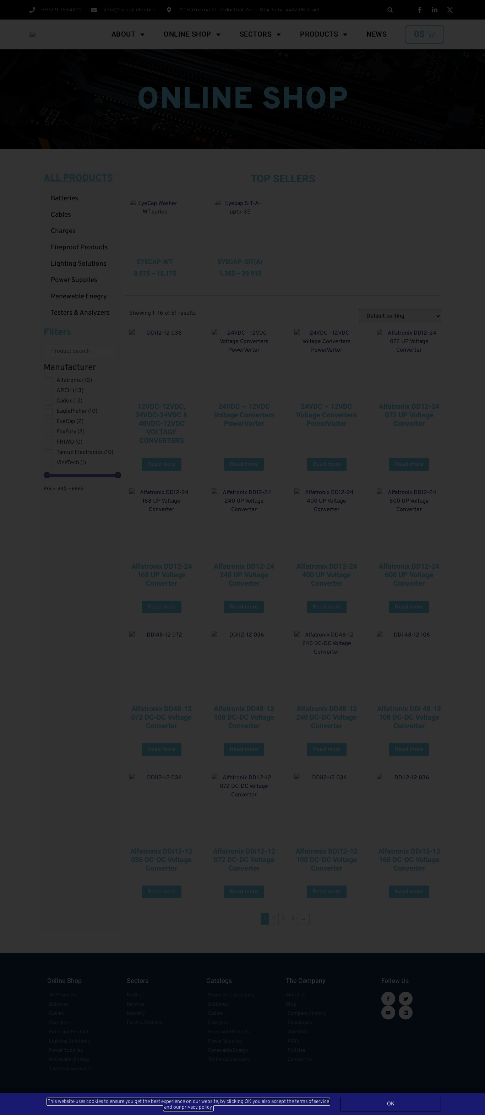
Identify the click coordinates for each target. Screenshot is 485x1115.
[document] (242, 557)
